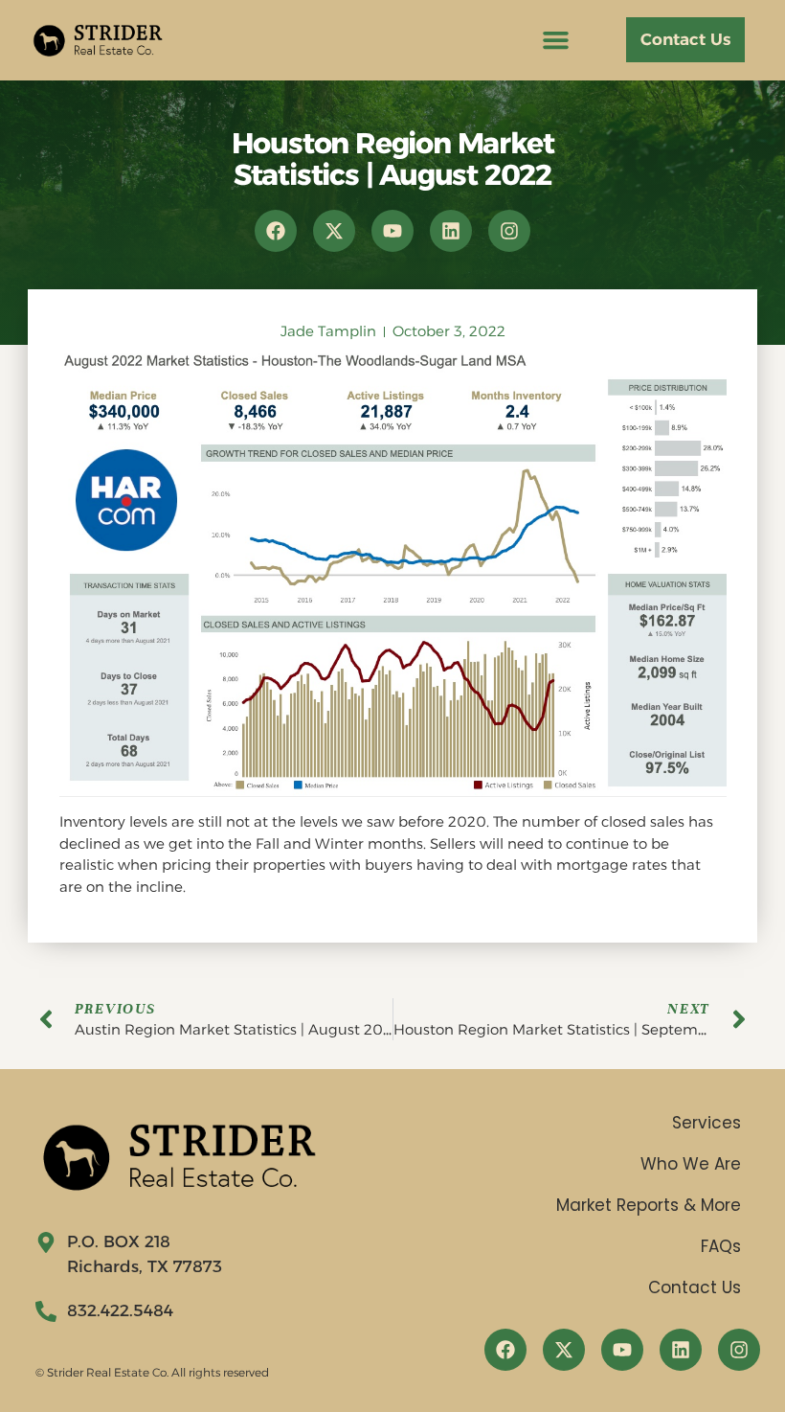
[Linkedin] (451, 231)
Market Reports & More (648, 1205)
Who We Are (690, 1163)
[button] (556, 40)
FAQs (721, 1246)
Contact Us (694, 1287)
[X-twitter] (334, 231)
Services (706, 1122)
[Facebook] (276, 231)
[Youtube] (392, 231)
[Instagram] (509, 231)
